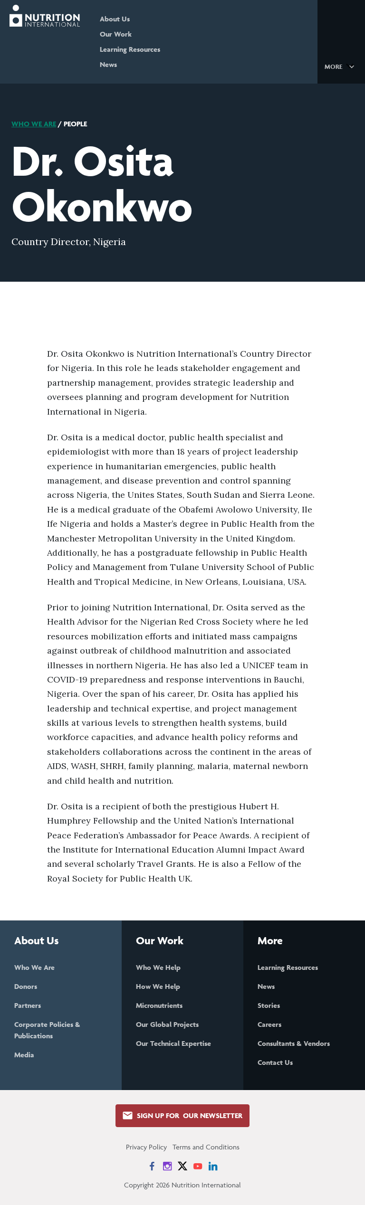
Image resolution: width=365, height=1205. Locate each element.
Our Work (116, 33)
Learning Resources (130, 49)
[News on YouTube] (197, 1166)
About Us (115, 18)
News (108, 64)
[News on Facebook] (152, 1166)
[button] (341, 66)
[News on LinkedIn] (213, 1166)
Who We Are (33, 123)
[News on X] (182, 1166)
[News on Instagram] (167, 1166)
